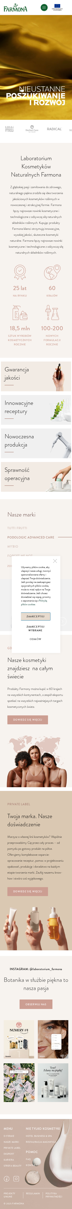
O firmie (9, 1136)
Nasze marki (11, 1142)
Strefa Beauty (13, 1166)
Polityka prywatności (54, 1195)
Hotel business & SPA (39, 1136)
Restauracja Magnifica (41, 1142)
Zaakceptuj (36, 616)
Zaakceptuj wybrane (36, 628)
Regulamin (33, 1193)
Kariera (9, 1160)
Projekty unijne (9, 1195)
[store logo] (15, 7)
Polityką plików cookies (34, 602)
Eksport (9, 1154)
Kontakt (31, 1165)
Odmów (36, 639)
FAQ (28, 1159)
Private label (12, 1148)
